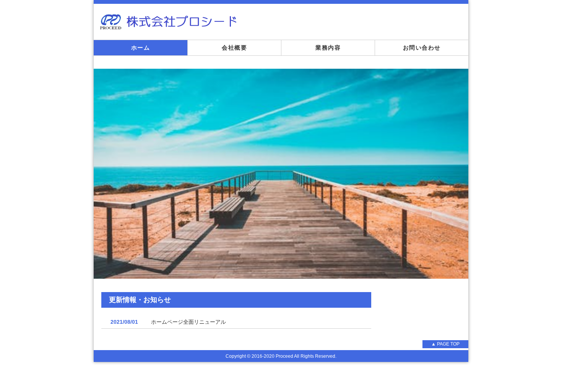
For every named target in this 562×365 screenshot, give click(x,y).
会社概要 (234, 47)
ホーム (140, 47)
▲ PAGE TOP (445, 344)
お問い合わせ (422, 47)
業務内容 (328, 47)
